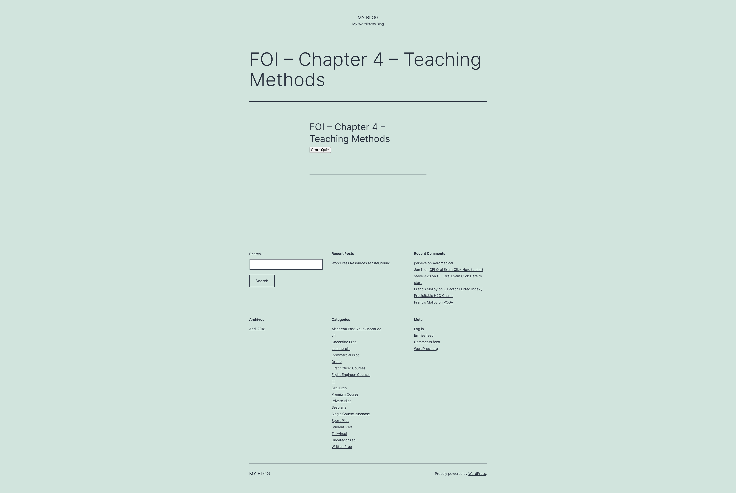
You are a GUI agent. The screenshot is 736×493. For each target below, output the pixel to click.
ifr (333, 381)
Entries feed (424, 335)
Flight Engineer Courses (351, 375)
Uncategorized (344, 440)
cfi (334, 335)
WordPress (477, 474)
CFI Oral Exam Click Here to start (456, 270)
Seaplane (339, 407)
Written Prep (342, 447)
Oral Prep (339, 388)
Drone (337, 362)
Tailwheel (339, 434)
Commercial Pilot (345, 355)
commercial (341, 349)
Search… (256, 254)
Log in (419, 329)
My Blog (368, 17)
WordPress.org (426, 349)
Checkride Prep (344, 342)
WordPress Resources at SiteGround (361, 263)
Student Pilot (342, 427)
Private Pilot (341, 401)
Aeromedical (443, 263)
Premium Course (345, 394)
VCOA (448, 302)
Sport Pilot (340, 421)
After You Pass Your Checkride (356, 329)
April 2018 (257, 329)
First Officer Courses (348, 368)
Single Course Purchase (351, 414)
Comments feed (427, 342)
